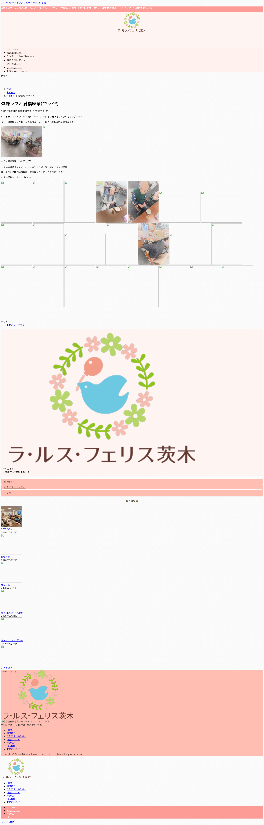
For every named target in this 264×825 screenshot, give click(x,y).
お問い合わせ (13, 749)
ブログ (21, 325)
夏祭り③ (5, 557)
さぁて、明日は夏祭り (12, 640)
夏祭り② (5, 584)
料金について (13, 739)
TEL (9, 816)
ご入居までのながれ (15, 487)
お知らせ (11, 325)
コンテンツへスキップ (12, 2)
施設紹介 (9, 481)
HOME (10, 730)
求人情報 (11, 745)
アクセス (9, 492)
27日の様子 (7, 529)
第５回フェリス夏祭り (12, 612)
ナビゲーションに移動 (35, 2)
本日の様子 (6, 668)
